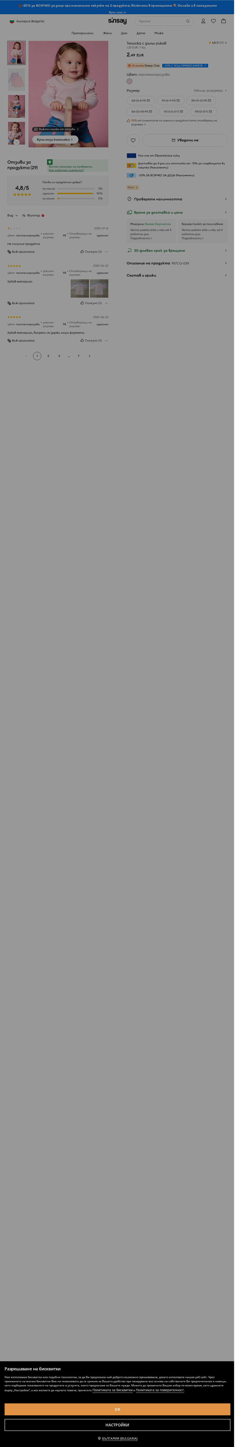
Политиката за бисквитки (112, 1390)
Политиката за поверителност (160, 1390)
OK (117, 1409)
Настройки (117, 1424)
